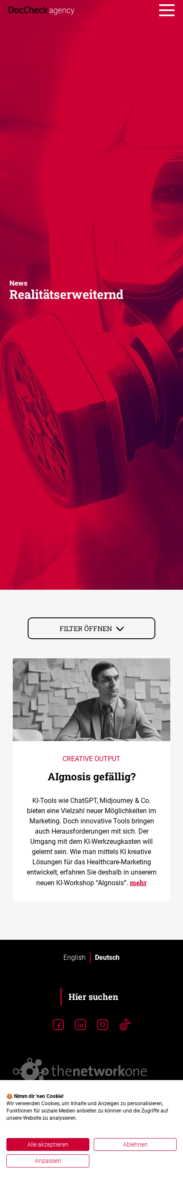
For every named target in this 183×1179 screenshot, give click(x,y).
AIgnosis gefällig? (92, 776)
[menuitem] (74, 958)
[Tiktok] (125, 1025)
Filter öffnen (86, 628)
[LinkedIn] (80, 1025)
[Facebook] (58, 1025)
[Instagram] (103, 1025)
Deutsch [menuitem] (107, 957)
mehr (138, 882)
